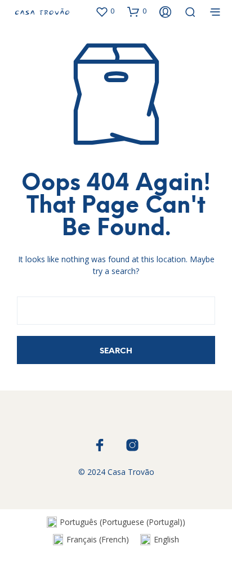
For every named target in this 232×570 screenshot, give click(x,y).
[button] (104, 11)
